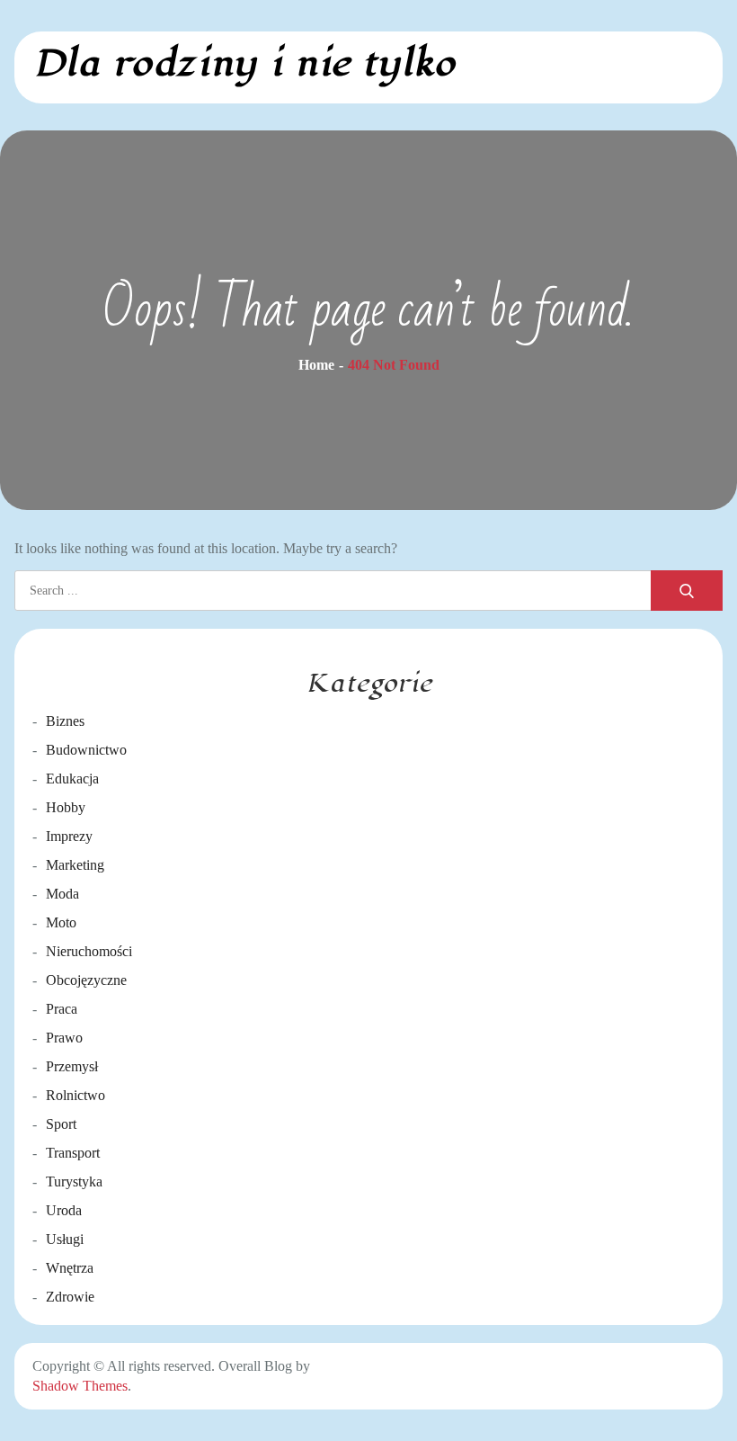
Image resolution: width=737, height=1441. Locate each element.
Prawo (64, 1037)
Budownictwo (86, 749)
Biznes (65, 721)
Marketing (75, 865)
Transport (73, 1152)
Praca (61, 1008)
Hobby (65, 807)
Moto (61, 922)
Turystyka (74, 1181)
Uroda (64, 1210)
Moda (62, 893)
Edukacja (72, 778)
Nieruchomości (89, 951)
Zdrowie (70, 1296)
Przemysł (72, 1066)
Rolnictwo (75, 1095)
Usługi (65, 1239)
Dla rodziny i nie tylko (244, 63)
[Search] (687, 590)
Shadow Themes (80, 1385)
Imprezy (69, 836)
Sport (61, 1124)
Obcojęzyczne (86, 980)
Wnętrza (69, 1267)
